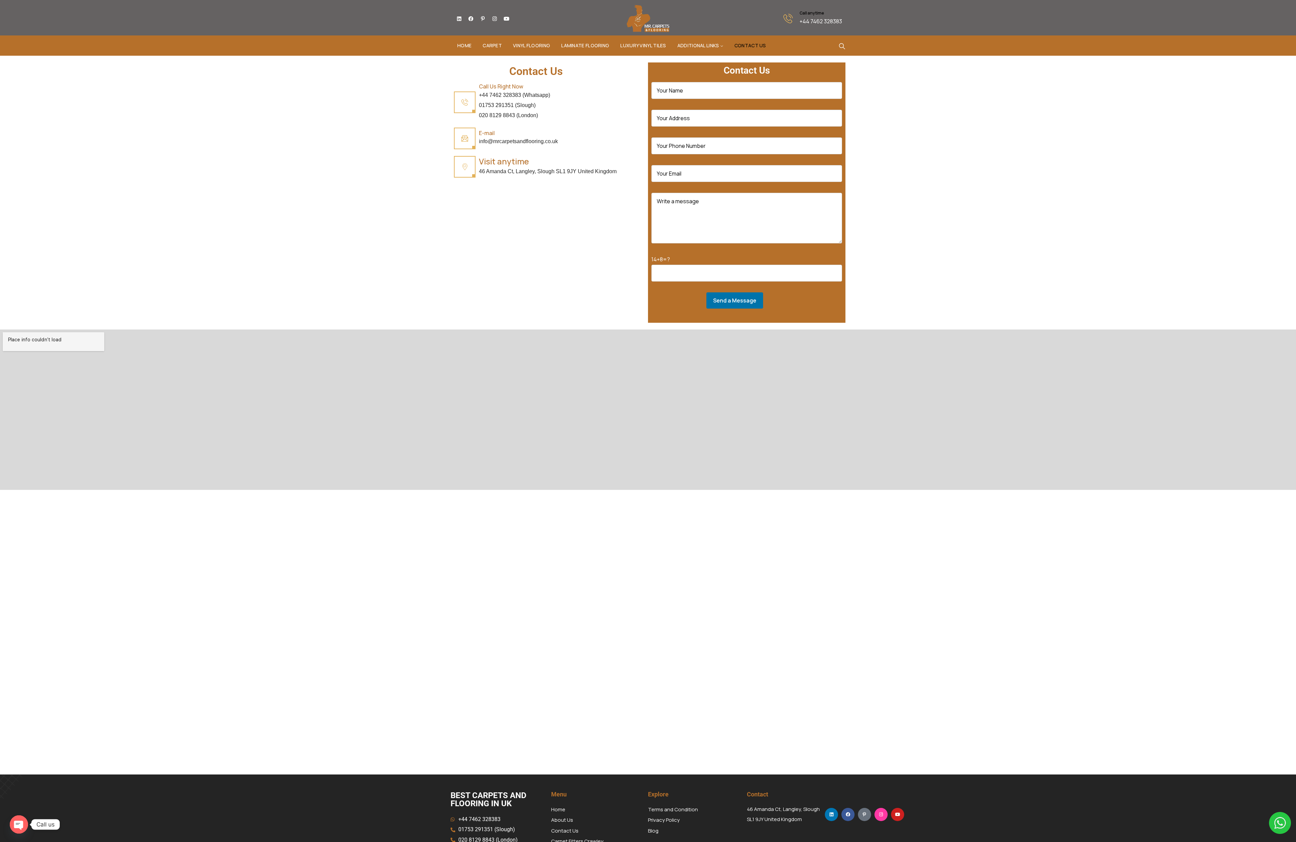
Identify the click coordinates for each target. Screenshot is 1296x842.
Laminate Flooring (585, 45)
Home (464, 45)
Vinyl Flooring (531, 45)
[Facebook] (471, 19)
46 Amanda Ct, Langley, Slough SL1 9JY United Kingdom (548, 171)
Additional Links (698, 45)
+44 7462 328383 (821, 21)
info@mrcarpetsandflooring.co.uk (518, 141)
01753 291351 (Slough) (507, 105)
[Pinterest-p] (483, 19)
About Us (562, 819)
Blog (653, 830)
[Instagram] (494, 19)
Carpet (492, 45)
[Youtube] (506, 19)
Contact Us (750, 45)
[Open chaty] (19, 824)
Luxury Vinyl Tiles (643, 45)
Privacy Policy (664, 819)
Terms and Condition (673, 809)
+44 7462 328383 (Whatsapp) (514, 95)
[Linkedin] (459, 19)
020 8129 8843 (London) (508, 115)
